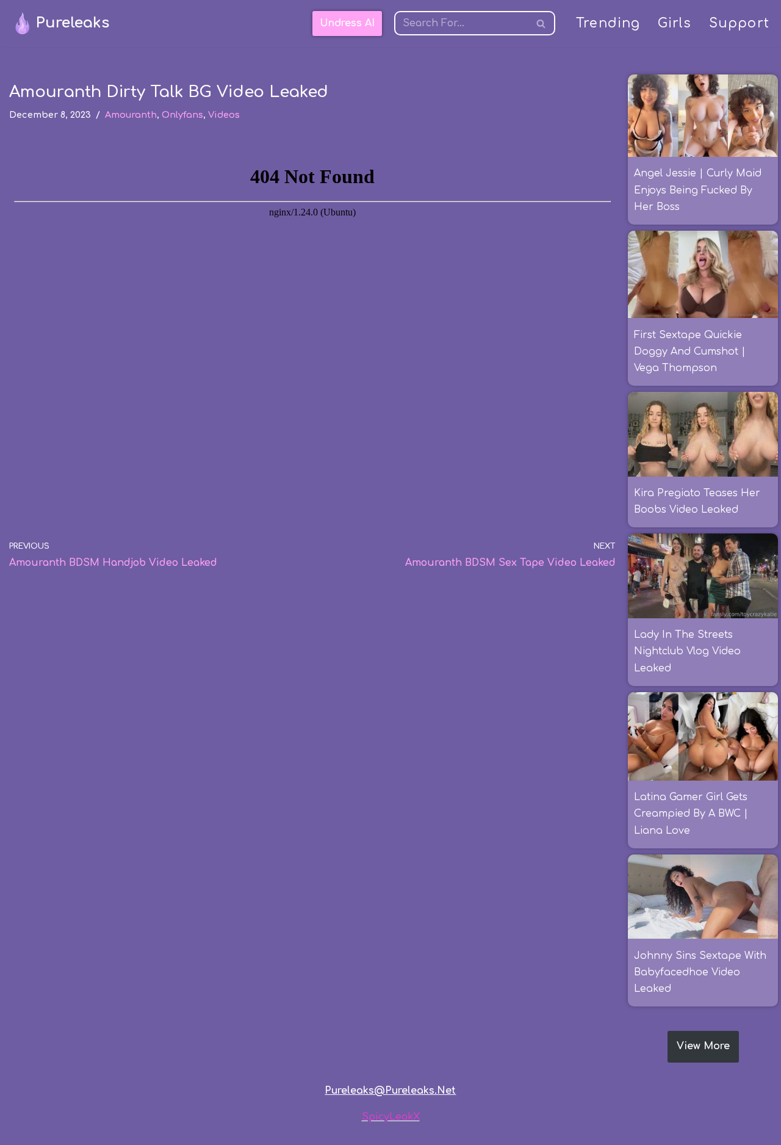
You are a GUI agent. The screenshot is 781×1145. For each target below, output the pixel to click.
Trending (608, 23)
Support (739, 23)
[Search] (541, 23)
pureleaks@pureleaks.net (390, 1090)
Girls (675, 23)
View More (703, 1046)
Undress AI (347, 23)
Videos (224, 115)
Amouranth (131, 115)
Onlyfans (182, 115)
